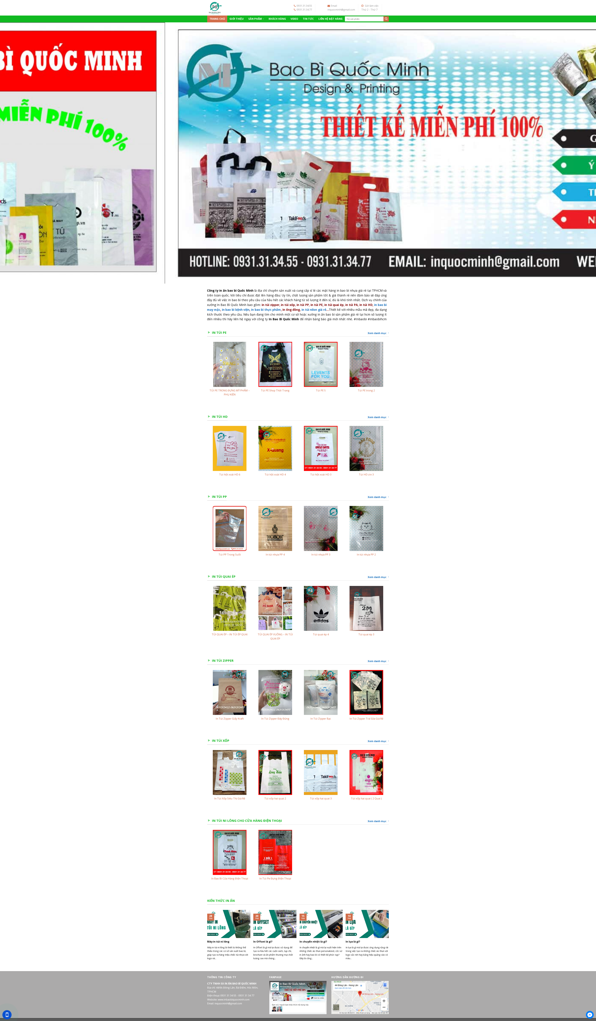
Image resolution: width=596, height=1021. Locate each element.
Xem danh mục (377, 336)
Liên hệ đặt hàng (330, 19)
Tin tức (308, 19)
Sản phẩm (255, 19)
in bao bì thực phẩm (266, 312)
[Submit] (386, 19)
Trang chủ (217, 19)
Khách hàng (277, 19)
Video (294, 19)
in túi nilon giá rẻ (314, 312)
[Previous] (16, 154)
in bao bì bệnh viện (236, 312)
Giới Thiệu (237, 19)
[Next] (580, 154)
